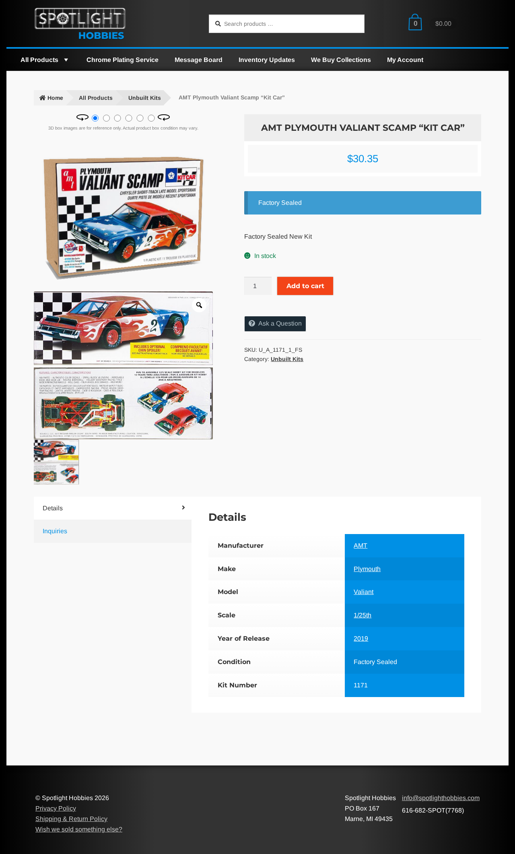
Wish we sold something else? (78, 829)
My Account (405, 59)
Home (55, 98)
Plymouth (367, 568)
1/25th (362, 615)
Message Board (198, 59)
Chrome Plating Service (123, 59)
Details (53, 508)
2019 (361, 638)
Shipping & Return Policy (71, 818)
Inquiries (55, 531)
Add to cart (305, 286)
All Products (39, 59)
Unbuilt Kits (144, 98)
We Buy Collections (341, 59)
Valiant (363, 591)
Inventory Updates (267, 59)
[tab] (99, 508)
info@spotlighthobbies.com (441, 797)
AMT (360, 545)
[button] (65, 60)
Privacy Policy (55, 808)
